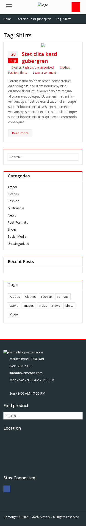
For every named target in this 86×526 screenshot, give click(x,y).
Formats (63, 297)
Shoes (12, 229)
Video (14, 314)
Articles (15, 297)
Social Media (17, 236)
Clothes (17, 67)
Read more (20, 133)
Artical (12, 187)
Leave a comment (44, 73)
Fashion (28, 67)
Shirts (23, 73)
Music (43, 305)
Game (14, 305)
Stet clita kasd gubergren (39, 57)
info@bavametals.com (26, 373)
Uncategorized (44, 67)
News (12, 215)
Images (29, 305)
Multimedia (16, 208)
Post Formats (18, 222)
